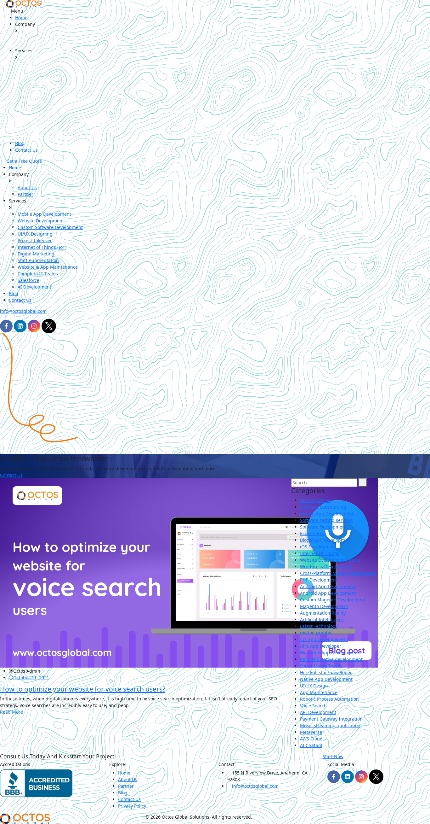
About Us (27, 187)
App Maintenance (318, 692)
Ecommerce (312, 533)
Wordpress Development (326, 567)
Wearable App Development (329, 653)
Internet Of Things (319, 553)
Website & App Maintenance (48, 267)
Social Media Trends (321, 666)
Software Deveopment (323, 527)
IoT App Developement (324, 639)
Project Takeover (35, 240)
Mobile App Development (44, 214)
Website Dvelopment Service (330, 560)
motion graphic (316, 633)
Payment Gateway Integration (331, 719)
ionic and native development (331, 659)
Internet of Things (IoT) (42, 247)
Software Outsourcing (323, 507)
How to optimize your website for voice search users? (82, 689)
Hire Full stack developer (326, 672)
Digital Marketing (36, 254)
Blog (20, 143)
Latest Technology (319, 626)
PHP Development (318, 580)
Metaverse (311, 732)
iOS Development (318, 547)
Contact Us (26, 150)
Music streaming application (330, 725)
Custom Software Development (50, 227)
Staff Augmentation (38, 260)
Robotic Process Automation (329, 699)
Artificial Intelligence (322, 619)
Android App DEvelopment (328, 586)
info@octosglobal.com (23, 311)
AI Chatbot (311, 745)
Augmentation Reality (323, 613)
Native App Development (326, 679)
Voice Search (313, 706)
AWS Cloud (311, 739)
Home (21, 17)
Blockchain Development (326, 540)
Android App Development (328, 593)
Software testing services (326, 520)
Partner (25, 194)
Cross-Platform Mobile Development (338, 573)
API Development (318, 712)
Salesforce (28, 280)
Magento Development (324, 606)
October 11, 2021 (31, 678)
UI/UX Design (314, 686)
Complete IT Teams (38, 274)
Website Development (41, 221)
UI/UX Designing (35, 234)
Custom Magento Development (332, 600)
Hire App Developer (320, 646)
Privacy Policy (132, 806)
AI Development (34, 287)
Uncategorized (315, 500)
